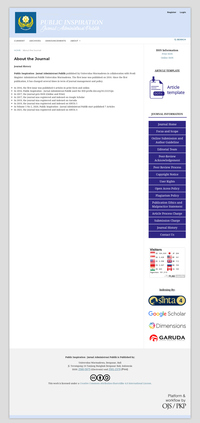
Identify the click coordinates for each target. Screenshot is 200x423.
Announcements (55, 40)
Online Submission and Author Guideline (167, 140)
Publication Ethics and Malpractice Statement (167, 204)
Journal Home (167, 124)
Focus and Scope (167, 131)
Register (171, 12)
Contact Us (167, 234)
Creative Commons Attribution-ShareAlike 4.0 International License (115, 383)
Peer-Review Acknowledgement (167, 158)
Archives (35, 40)
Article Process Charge (167, 213)
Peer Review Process (167, 167)
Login (183, 12)
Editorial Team (167, 149)
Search (181, 39)
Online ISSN (167, 57)
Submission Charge (167, 220)
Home (17, 50)
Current (19, 40)
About (74, 40)
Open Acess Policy (167, 188)
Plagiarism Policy (167, 195)
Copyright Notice (167, 174)
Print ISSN (167, 53)
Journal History (167, 227)
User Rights (167, 181)
